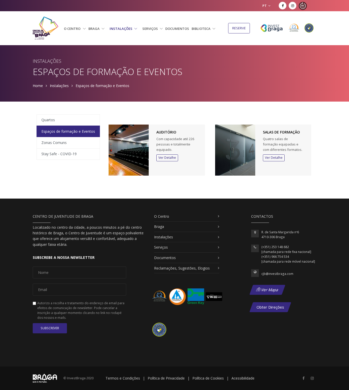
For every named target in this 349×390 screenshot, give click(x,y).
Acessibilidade (242, 378)
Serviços (150, 28)
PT (264, 5)
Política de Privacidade (166, 378)
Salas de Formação (281, 132)
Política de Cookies (208, 378)
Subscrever (50, 328)
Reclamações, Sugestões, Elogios (182, 268)
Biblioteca (201, 28)
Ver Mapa (269, 289)
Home (38, 85)
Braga (94, 28)
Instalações (121, 28)
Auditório (166, 132)
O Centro (72, 28)
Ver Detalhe (167, 157)
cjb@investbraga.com (277, 274)
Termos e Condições (123, 378)
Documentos (177, 28)
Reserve (239, 28)
